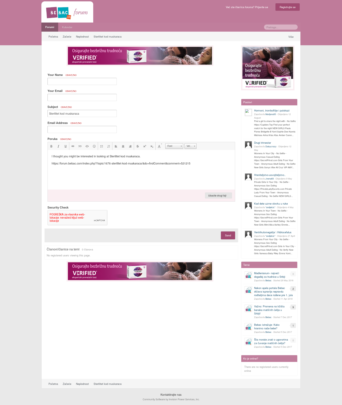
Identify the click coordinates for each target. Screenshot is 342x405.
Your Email (62, 91)
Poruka (59, 139)
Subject (60, 107)
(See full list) (266, 358)
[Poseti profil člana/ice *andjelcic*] (248, 205)
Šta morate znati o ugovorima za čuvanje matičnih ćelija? (271, 341)
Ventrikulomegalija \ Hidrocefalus (273, 232)
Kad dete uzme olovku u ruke (271, 203)
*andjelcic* (270, 207)
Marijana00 (270, 114)
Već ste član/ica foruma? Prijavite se (248, 7)
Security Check (58, 207)
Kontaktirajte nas (171, 395)
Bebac (268, 280)
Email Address (65, 123)
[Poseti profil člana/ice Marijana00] (248, 112)
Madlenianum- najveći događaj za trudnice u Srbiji (269, 274)
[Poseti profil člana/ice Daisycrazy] (248, 144)
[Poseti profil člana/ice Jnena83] (248, 177)
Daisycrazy (270, 146)
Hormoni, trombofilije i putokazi (272, 110)
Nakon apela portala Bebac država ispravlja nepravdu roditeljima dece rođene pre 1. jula (273, 291)
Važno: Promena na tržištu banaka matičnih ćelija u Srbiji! (269, 309)
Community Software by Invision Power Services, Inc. (171, 399)
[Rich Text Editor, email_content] (141, 170)
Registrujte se (287, 7)
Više (291, 37)
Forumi (49, 27)
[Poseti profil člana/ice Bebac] (248, 275)
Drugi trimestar (262, 142)
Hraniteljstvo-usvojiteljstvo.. (270, 175)
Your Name (62, 75)
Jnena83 (269, 178)
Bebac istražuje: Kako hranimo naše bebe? (266, 326)
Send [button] (228, 235)
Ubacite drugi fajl (217, 195)
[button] (51, 146)
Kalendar (67, 27)
